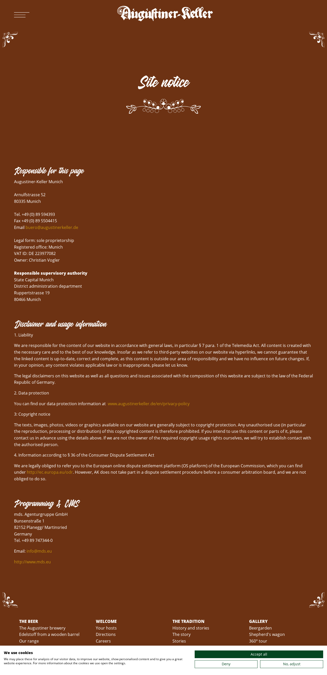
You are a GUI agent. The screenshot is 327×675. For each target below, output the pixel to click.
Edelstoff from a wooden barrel (49, 634)
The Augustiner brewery (42, 628)
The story (181, 634)
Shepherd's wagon (267, 634)
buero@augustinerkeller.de (52, 227)
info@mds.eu (39, 551)
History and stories (190, 628)
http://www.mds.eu (32, 562)
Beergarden (260, 628)
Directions (106, 634)
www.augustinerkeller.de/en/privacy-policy (149, 403)
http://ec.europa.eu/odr (50, 472)
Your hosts (106, 628)
